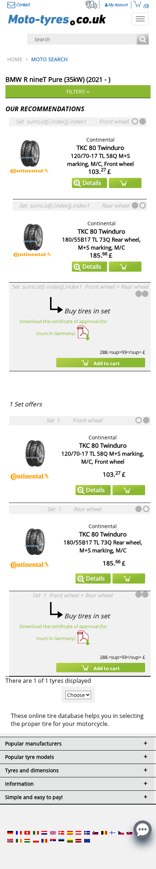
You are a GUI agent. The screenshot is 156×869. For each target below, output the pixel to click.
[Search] (143, 40)
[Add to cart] (125, 183)
